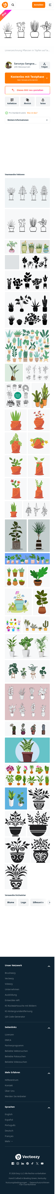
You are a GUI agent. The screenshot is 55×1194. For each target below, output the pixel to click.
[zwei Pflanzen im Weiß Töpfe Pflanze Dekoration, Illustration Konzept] (16, 1026)
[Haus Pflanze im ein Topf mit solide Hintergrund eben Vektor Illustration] (27, 978)
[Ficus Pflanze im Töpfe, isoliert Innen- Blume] (13, 829)
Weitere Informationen (18, 118)
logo (23, 1157)
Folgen (44, 67)
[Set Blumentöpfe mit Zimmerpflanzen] (27, 736)
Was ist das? (32, 113)
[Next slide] (43, 1157)
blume (10, 1157)
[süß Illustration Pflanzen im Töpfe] (35, 468)
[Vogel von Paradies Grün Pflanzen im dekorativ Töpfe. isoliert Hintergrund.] (14, 402)
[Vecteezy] (5, 5)
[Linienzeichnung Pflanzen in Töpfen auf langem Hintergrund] (27, 191)
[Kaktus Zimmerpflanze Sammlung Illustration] (20, 260)
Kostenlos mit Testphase (27, 78)
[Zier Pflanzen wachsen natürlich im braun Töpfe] (16, 776)
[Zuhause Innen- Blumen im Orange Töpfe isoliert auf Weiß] (14, 470)
